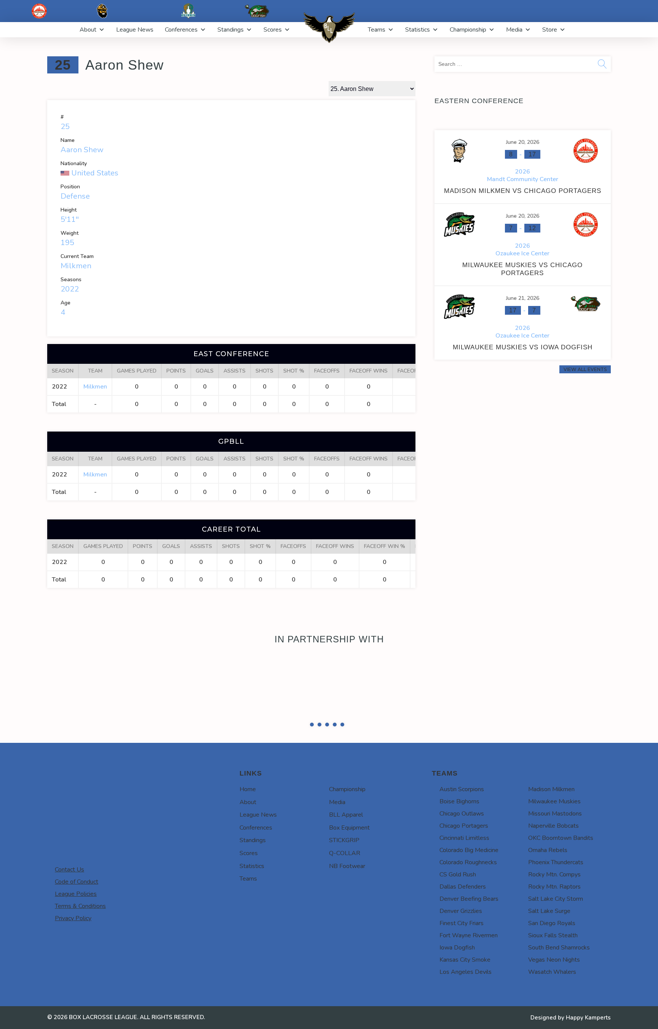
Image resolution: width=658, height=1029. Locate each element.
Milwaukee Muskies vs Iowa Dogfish (523, 347)
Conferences (181, 29)
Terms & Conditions (80, 925)
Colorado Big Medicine (468, 869)
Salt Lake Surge (549, 930)
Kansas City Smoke (464, 979)
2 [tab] (319, 743)
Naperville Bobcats (553, 845)
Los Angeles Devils (465, 991)
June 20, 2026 (522, 142)
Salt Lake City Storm (555, 918)
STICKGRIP (344, 859)
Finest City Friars (461, 942)
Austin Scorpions (461, 808)
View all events (585, 369)
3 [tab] (327, 743)
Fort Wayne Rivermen (468, 954)
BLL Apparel (346, 834)
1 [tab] (312, 743)
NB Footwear (347, 885)
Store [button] (549, 29)
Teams (376, 29)
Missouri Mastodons (555, 832)
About (88, 29)
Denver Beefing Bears (468, 918)
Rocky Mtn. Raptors (554, 906)
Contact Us (69, 888)
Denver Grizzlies (460, 930)
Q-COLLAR (344, 872)
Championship (468, 29)
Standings (230, 29)
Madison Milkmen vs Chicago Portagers (522, 190)
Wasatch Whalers (552, 991)
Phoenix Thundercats (555, 881)
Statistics (417, 29)
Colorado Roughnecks (468, 881)
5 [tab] (342, 743)
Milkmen (76, 266)
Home (248, 808)
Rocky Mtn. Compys (554, 893)
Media (514, 29)
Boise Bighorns (459, 820)
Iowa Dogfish (457, 966)
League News (134, 29)
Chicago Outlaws (461, 832)
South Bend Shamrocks (559, 966)
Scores (273, 29)
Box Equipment (349, 847)
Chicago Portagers (463, 845)
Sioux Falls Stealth (553, 954)
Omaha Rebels (547, 869)
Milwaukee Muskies (554, 820)
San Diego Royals (551, 942)
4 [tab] (335, 743)
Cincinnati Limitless (464, 857)
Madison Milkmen (551, 808)
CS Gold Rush (457, 893)
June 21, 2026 (522, 298)
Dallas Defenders (462, 906)
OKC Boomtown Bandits (560, 857)
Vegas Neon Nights (554, 979)
